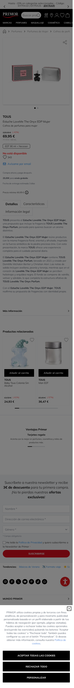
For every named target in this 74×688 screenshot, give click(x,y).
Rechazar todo (36, 666)
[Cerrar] (69, 609)
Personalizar (36, 677)
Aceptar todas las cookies (36, 655)
